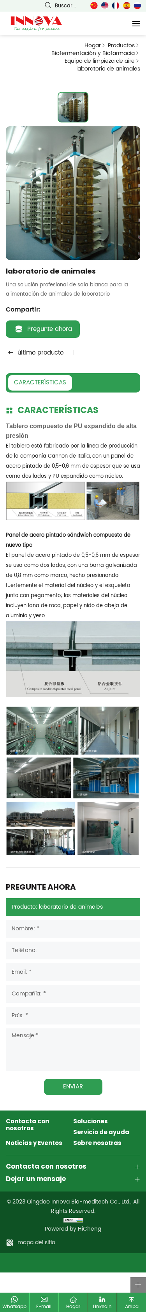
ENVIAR (73, 1086)
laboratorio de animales (108, 69)
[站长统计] (73, 1220)
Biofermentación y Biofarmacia (93, 53)
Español (126, 5)
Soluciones (90, 1121)
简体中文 (94, 5)
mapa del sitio (36, 1242)
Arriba (132, 1306)
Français (116, 5)
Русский (137, 5)
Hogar (92, 45)
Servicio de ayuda (101, 1132)
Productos (121, 45)
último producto (40, 352)
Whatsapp (14, 1306)
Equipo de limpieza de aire (100, 61)
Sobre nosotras (97, 1143)
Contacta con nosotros (27, 1125)
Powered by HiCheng (73, 1229)
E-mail (43, 1306)
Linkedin (102, 1306)
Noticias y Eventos (34, 1143)
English (105, 5)
